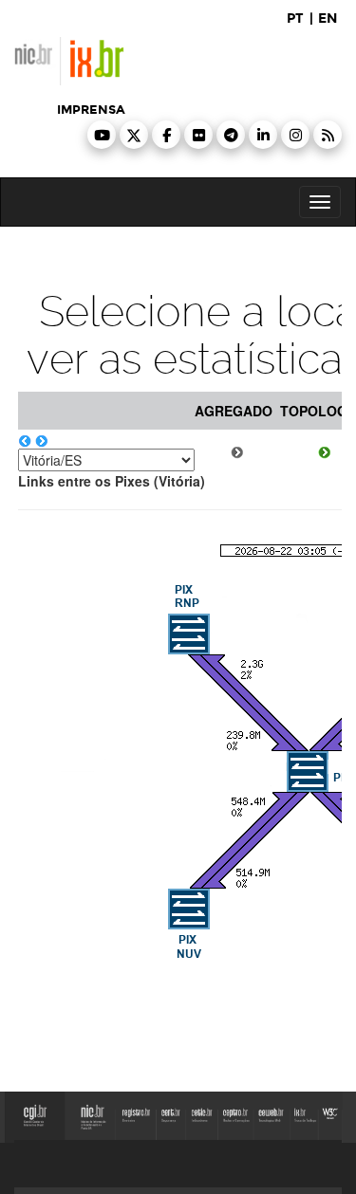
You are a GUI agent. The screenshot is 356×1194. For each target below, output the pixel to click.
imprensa (91, 110)
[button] (101, 134)
